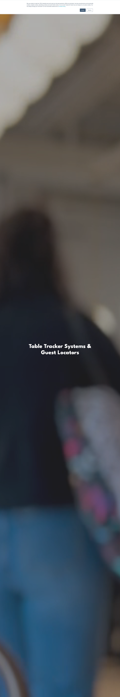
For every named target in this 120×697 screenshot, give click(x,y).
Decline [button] (89, 10)
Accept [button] (82, 10)
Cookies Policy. (62, 6)
